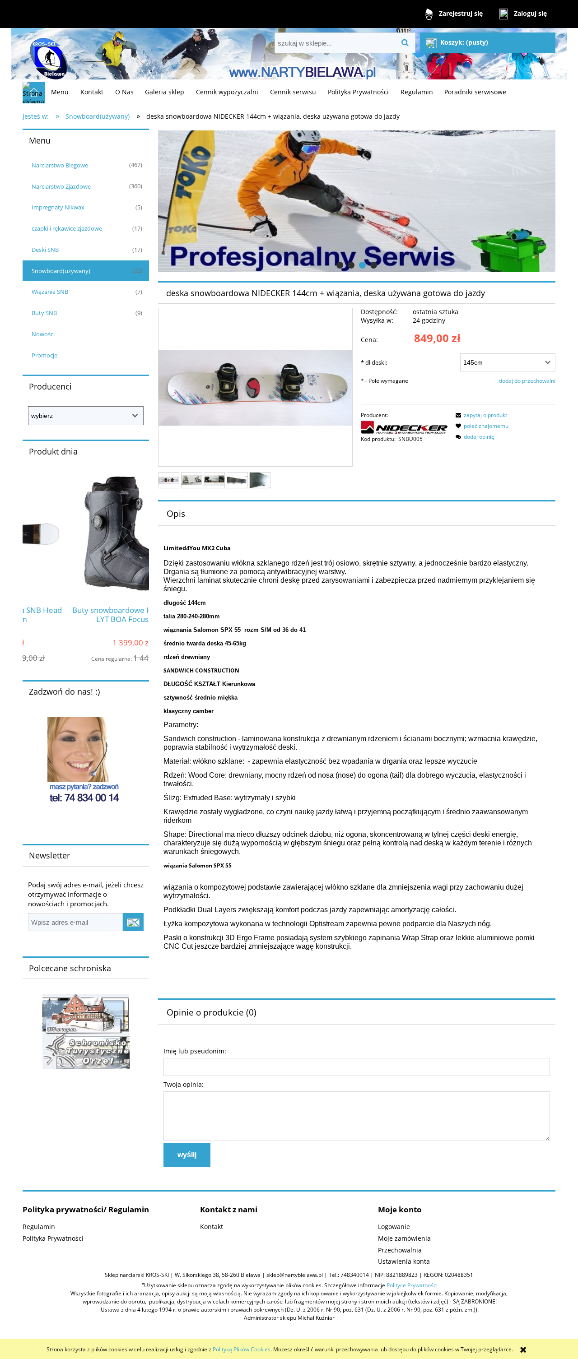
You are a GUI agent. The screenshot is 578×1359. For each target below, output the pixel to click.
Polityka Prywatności (53, 1238)
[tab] (339, 265)
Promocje (44, 355)
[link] (356, 201)
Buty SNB (44, 313)
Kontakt (211, 1226)
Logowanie (394, 1226)
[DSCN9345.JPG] (168, 480)
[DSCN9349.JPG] (192, 480)
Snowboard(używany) (61, 271)
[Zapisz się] (133, 922)
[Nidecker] (404, 427)
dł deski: (374, 362)
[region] (356, 201)
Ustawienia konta (404, 1261)
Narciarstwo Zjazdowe (61, 186)
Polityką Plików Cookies (241, 1349)
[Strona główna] (47, 54)
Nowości (43, 334)
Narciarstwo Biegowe (60, 165)
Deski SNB (45, 250)
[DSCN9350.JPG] (214, 480)
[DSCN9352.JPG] (260, 480)
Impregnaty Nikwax (58, 207)
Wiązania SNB (50, 292)
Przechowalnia (400, 1250)
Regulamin (39, 1226)
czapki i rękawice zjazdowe (67, 228)
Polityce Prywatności (412, 1285)
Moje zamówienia (404, 1238)
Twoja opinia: (183, 1084)
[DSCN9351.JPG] (237, 480)
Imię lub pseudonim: (194, 1051)
